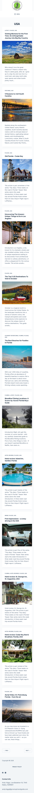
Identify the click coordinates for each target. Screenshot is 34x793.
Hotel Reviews (9, 455)
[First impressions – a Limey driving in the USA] (17, 535)
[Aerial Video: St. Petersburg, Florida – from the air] (17, 711)
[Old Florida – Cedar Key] (17, 170)
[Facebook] (2, 772)
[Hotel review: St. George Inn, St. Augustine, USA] (17, 593)
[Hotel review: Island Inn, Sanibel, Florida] (17, 475)
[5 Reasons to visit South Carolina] (17, 110)
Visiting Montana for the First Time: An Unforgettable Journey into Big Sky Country (16, 36)
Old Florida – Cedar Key (14, 156)
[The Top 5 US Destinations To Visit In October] (17, 293)
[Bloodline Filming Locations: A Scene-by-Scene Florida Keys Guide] (17, 417)
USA (16, 30)
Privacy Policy (17, 766)
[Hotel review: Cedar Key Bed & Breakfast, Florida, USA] (17, 651)
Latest (7, 30)
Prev (6, 750)
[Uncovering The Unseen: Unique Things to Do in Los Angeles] (17, 232)
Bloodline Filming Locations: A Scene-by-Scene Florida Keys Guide (17, 401)
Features (7, 90)
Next (27, 750)
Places (12, 30)
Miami (6, 515)
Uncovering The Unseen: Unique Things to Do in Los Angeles (15, 216)
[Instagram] (5, 772)
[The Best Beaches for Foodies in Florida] (17, 357)
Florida (21, 335)
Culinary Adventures (11, 335)
